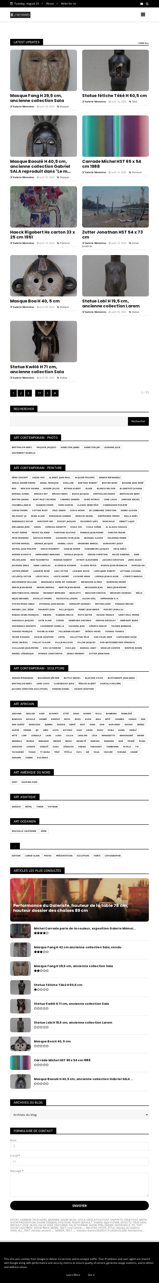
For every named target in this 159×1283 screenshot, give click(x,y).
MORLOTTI (75, 593)
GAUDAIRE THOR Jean (68, 538)
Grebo (141, 724)
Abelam (30, 713)
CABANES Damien (70, 499)
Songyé (44, 746)
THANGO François (22, 631)
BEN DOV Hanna (30, 488)
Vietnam (53, 806)
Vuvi (79, 752)
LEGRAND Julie (112, 447)
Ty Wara (45, 752)
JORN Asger (135, 560)
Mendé (57, 741)
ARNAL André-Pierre (24, 483)
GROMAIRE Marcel (88, 543)
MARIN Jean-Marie (22, 587)
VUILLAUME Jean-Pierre (25, 648)
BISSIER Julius (51, 488)
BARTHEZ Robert (88, 483)
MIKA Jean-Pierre (116, 587)
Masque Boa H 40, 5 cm (35, 301)
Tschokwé (18, 752)
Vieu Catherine (52, 648)
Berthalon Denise (104, 494)
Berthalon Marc (22, 447)
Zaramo (16, 757)
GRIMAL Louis (65, 543)
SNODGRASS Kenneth (24, 626)
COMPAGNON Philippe (115, 505)
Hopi (14, 782)
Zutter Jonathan (99, 653)
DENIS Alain (38, 516)
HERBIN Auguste (21, 554)
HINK (137, 554)
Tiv (137, 746)
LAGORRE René (41, 571)
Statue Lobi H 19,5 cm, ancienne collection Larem (111, 303)
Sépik (44, 831)
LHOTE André (61, 576)
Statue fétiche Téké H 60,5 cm (114, 95)
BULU (98, 713)
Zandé (134, 752)
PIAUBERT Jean (46, 609)
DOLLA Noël (131, 516)
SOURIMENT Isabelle (24, 453)
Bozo (78, 719)
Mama (140, 735)
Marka (30, 741)
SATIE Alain (45, 620)
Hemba (27, 730)
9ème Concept (20, 477)
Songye (30, 746)
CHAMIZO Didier (45, 505)
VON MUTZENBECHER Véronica (117, 642)
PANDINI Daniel (61, 689)
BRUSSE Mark (60, 494)
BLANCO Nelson (106, 488)
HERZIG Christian (98, 554)
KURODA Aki (138, 565)
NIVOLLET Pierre (42, 598)
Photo (48, 855)
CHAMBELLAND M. (21, 505)
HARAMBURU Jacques (96, 549)
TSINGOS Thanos (114, 631)
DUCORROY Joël (89, 521)
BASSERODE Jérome (48, 678)
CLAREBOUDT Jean (64, 683)
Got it (91, 1275)
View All (144, 43)
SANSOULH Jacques (23, 620)
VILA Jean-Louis (64, 642)
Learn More (73, 1275)
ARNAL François (49, 483)
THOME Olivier (45, 631)
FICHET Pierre (19, 532)
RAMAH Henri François (25, 615)
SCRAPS (60, 620)
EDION (37, 527)
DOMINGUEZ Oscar (22, 521)
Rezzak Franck (105, 615)
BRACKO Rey (41, 494)
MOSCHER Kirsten (95, 593)
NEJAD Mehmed (20, 598)
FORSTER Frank (116, 532)
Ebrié (72, 724)
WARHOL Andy (88, 648)
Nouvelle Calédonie (24, 831)
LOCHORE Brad (81, 576)
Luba (58, 735)
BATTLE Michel (72, 678)
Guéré (15, 730)
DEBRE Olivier (129, 510)
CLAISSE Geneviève (88, 505)
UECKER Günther (44, 637)
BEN (14, 488)
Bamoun (17, 719)
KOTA (56, 730)
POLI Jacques (66, 609)
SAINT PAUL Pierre (128, 615)
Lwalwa (82, 735)
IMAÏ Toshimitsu (39, 560)
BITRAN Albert (72, 488)
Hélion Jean (19, 560)
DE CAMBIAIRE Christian (102, 510)
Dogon (61, 724)
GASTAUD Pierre (42, 538)
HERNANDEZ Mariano (47, 554)
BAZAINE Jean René (132, 483)
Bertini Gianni (20, 499)
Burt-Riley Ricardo (44, 499)
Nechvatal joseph (67, 598)
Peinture (137, 172)
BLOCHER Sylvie (94, 678)
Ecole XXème (93, 527)
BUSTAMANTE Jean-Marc (121, 678)
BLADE (89, 488)
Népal (28, 806)
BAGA (76, 713)
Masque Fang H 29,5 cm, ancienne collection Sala (37, 98)
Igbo (45, 730)
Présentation (64, 855)
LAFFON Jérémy (20, 571)
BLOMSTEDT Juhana (131, 488)
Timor (39, 806)
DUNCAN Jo (108, 521)
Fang (92, 724)
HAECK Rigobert (50, 549)
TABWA (82, 746)
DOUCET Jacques (66, 521)
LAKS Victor (61, 571)
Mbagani (44, 741)
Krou (100, 730)
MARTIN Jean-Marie (69, 587)
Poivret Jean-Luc (113, 609)
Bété (108, 719)
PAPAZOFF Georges (80, 604)
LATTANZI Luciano (130, 571)
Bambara (111, 713)
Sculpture (83, 855)
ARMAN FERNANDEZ (109, 477)
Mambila (17, 741)
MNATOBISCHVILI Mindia (25, 593)
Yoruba (121, 752)
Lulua (69, 735)
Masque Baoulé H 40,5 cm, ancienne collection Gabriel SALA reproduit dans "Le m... (40, 166)
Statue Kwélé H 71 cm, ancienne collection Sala (37, 369)
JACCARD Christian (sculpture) (30, 689)
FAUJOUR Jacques (46, 447)
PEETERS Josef (103, 604)
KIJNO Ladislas (42, 565)
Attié (66, 713)
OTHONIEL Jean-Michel (52, 604)
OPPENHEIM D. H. (109, 598)
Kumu (121, 730)
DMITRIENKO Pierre (108, 516)
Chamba (119, 719)
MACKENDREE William (24, 582)
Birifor (55, 719)
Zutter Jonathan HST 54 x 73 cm (112, 234)
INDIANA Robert (62, 560)
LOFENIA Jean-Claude (107, 576)
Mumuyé (81, 741)
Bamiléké (126, 713)
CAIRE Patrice (92, 499)
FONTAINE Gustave (65, 532)
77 (39, 393)
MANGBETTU (108, 735)
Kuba (111, 730)
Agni (42, 713)
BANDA (87, 713)
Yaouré (108, 752)
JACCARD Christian (113, 560)
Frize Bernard (20, 538)
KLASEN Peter (88, 565)
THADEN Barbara (121, 626)
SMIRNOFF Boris (129, 620)
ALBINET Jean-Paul (59, 477)
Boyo (67, 719)
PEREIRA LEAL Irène (23, 609)
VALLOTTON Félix (79, 637)
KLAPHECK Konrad (65, 565)
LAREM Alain (32, 855)
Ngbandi (109, 741)
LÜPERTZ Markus (133, 576)
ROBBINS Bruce (64, 615)
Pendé (131, 741)
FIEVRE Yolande (41, 532)
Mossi (68, 741)
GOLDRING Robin (116, 538)
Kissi (79, 730)
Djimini (48, 724)
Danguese (35, 724)
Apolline (68, 483)
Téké (134, 101)
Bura (88, 719)
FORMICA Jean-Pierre (92, 532)
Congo (132, 719)
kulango (42, 757)
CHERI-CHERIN (65, 505)
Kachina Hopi (29, 782)
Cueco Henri (77, 510)
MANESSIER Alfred (91, 582)
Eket (82, 724)
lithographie (113, 855)
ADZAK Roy (38, 477)
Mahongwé (126, 735)
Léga (94, 735)
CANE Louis (110, 499)
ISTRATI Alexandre (87, 560)
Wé (87, 752)
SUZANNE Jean (77, 626)
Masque (64, 106)
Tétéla (68, 752)
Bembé (43, 719)
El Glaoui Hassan (116, 527)
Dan (143, 719)
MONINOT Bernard (54, 593)
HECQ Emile (119, 549)
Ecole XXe (76, 527)
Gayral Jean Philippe (24, 549)
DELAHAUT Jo (19, 516)
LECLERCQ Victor (21, 576)
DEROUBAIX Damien (60, 516)
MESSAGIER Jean (94, 587)
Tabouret (96, 746)
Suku (56, 746)
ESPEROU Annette (55, 527)
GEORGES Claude (93, 538)
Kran (89, 730)
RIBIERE (47, 615)
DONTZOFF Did (45, 521)
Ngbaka (95, 741)
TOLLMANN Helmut (69, 631)
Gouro (129, 724)
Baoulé (30, 719)
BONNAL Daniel (21, 494)
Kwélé (133, 730)
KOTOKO (67, 730)
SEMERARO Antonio (80, 620)
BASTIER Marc (110, 483)
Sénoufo (68, 746)
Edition (16, 855)
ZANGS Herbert (76, 653)
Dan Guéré (18, 724)
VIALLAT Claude (41, 642)
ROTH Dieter (85, 615)
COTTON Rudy (40, 510)
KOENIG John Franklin (114, 565)
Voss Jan (70, 648)
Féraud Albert (87, 683)
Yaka (96, 752)
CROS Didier (59, 510)
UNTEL (61, 637)
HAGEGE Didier (72, 549)
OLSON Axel (89, 598)
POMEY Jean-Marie (88, 609)
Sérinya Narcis (98, 626)
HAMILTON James (70, 447)
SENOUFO (17, 746)
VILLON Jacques (86, 642)
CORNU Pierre (20, 510)
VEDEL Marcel (20, 642)
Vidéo (97, 855)
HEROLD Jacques (73, 554)
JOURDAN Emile (20, 565)
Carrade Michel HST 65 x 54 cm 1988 (111, 163)
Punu (142, 741)
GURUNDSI (114, 724)
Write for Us (68, 3)
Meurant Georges (120, 593)
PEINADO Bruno (124, 604)
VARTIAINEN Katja (126, 637)
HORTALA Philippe (110, 683)
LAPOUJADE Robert (105, 571)
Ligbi (48, 735)
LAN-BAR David (80, 571)
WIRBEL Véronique (23, 653)
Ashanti (53, 713)
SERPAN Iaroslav (106, 620)
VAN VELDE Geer (103, 637)
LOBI (24, 735)
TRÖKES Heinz (93, 631)
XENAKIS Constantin (50, 653)
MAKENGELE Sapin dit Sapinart (59, 582)
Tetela (127, 746)
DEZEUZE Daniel (84, 516)
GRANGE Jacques (43, 543)
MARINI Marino (45, 587)
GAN (102, 724)
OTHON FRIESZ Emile (23, 604)
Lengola (36, 735)
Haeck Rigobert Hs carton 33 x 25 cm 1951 (42, 234)
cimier (29, 757)
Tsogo (32, 752)
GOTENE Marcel (21, 543)
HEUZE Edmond (120, 554)
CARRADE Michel (130, 499)
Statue (135, 311)
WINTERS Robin (133, 648)
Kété (14, 735)
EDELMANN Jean (21, 527)
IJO (37, 730)
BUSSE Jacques (80, 494)
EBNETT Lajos (127, 521)
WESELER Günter (110, 648)
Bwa (98, 719)
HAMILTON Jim (92, 447)
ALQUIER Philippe (85, 477)
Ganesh (16, 806)
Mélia (139, 593)
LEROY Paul (42, 576)
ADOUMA (17, 713)
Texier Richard (21, 637)
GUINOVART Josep (113, 543)
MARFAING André (116, 582)
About (50, 3)
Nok (120, 741)
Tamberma (112, 746)
